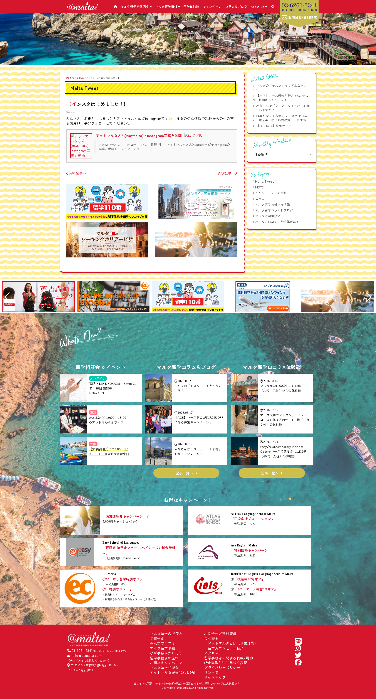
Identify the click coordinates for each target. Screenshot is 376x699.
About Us (257, 6)
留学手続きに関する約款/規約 (228, 657)
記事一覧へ (184, 473)
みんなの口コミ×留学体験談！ (277, 222)
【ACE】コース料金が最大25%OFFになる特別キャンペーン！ (280, 97)
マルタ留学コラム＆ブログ (274, 210)
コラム (260, 199)
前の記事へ (77, 173)
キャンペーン (212, 6)
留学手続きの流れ (164, 657)
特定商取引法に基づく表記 (225, 662)
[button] (7, 297)
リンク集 (211, 672)
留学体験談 (191, 6)
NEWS (259, 187)
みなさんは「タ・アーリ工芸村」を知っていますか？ (281, 108)
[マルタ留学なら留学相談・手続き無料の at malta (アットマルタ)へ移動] (67, 77)
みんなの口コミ (162, 643)
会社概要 (211, 638)
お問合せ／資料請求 (220, 633)
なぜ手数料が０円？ (166, 652)
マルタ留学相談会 (267, 216)
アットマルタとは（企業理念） (233, 643)
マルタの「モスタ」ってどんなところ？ (279, 87)
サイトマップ (215, 677)
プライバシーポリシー (222, 667)
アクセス (211, 652)
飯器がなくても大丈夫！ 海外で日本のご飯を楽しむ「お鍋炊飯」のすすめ (280, 118)
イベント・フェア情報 (271, 193)
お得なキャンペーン (166, 662)
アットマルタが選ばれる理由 (173, 672)
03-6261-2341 (82, 650)
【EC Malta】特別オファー (275, 126)
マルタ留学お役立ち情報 (272, 204)
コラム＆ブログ (236, 6)
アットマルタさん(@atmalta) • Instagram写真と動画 (139, 135)
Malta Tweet (264, 181)
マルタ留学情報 (166, 6)
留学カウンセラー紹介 (226, 648)
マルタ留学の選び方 (166, 633)
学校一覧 (157, 638)
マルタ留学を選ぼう (135, 6)
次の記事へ (226, 173)
